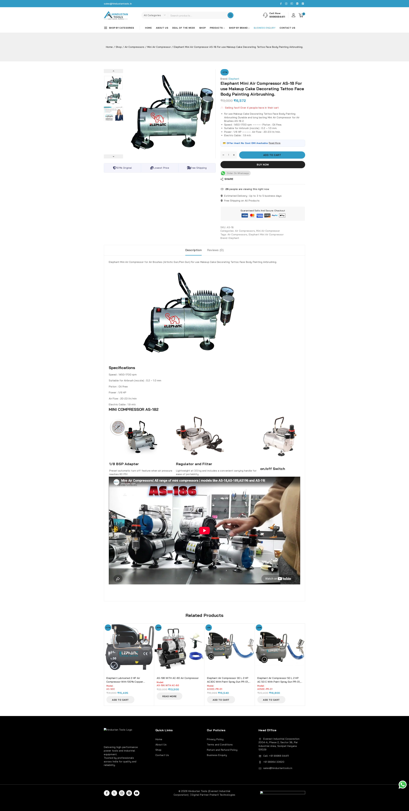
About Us (162, 28)
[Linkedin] (297, 3)
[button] (113, 82)
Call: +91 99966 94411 (276, 755)
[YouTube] (291, 3)
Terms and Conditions (220, 744)
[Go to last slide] (113, 71)
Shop (202, 28)
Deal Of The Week (183, 28)
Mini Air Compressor (268, 230)
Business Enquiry (217, 755)
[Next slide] (113, 156)
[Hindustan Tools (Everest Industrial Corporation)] (116, 15)
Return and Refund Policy (222, 749)
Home (148, 28)
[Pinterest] (302, 3)
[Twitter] (114, 793)
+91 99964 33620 (273, 761)
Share (228, 179)
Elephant (234, 78)
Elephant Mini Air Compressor (266, 234)
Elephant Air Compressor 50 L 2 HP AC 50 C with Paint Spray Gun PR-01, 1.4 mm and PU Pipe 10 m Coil (278, 682)
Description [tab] (193, 250)
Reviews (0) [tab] (215, 250)
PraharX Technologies (222, 794)
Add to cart (272, 155)
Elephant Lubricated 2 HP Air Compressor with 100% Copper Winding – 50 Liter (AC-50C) (124, 682)
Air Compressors (245, 230)
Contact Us (287, 28)
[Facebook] (280, 3)
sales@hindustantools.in (118, 3)
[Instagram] (286, 3)
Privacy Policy (215, 739)
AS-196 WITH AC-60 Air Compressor (178, 678)
